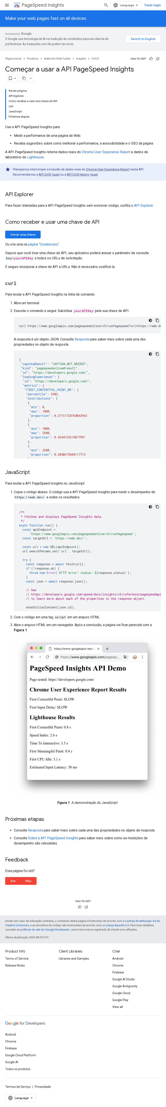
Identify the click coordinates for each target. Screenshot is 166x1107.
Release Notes (15, 965)
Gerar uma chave (22, 234)
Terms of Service (17, 958)
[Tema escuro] (150, 320)
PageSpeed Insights (43, 5)
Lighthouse (35, 157)
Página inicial (13, 58)
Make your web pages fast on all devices (45, 18)
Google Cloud (121, 993)
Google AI (11, 1062)
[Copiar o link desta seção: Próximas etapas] (48, 819)
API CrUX (45, 174)
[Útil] (151, 58)
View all (117, 1007)
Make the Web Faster (57, 58)
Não (28, 881)
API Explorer (143, 205)
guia (56, 174)
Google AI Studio (123, 979)
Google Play (120, 1000)
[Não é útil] (157, 58)
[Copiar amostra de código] (157, 320)
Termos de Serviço (18, 1086)
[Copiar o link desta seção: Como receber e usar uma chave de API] (103, 222)
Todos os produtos (17, 1069)
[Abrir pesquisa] (106, 5)
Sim (13, 881)
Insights (81, 58)
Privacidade (43, 1086)
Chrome (117, 965)
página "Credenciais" (43, 244)
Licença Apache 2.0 (116, 925)
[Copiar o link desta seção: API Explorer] (38, 194)
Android (117, 958)
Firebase (118, 972)
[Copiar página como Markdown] (24, 78)
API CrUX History (78, 174)
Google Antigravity (124, 986)
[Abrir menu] (7, 5)
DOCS (95, 58)
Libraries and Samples (74, 958)
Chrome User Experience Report (106, 152)
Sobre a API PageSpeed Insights (53, 838)
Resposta (82, 339)
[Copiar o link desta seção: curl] (20, 283)
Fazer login (153, 5)
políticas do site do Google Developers (44, 929)
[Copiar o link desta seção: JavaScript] (34, 472)
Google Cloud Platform (20, 1055)
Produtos (32, 58)
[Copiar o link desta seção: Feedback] (32, 860)
